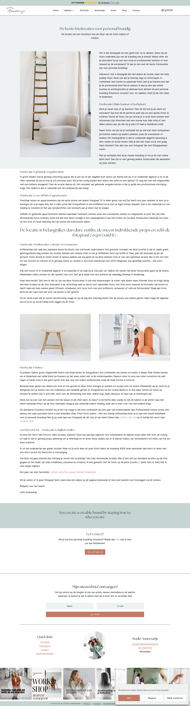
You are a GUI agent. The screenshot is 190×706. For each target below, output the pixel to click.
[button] (95, 3)
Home (56, 10)
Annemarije (100, 10)
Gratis (113, 10)
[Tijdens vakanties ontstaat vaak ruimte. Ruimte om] (174, 683)
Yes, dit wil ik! (95, 552)
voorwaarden (110, 704)
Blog (124, 10)
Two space (69, 472)
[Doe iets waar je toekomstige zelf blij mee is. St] (111, 683)
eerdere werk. (27, 421)
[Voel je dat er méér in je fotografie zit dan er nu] (47, 683)
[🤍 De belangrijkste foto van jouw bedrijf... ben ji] (79, 683)
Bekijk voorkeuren (175, 698)
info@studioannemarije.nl (145, 644)
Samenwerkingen (45, 653)
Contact (136, 10)
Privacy (87, 704)
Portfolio (84, 10)
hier (117, 539)
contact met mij (128, 417)
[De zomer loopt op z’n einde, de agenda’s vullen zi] (16, 683)
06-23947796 (145, 647)
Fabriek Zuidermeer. (86, 472)
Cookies (97, 704)
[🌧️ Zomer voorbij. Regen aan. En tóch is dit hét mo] (142, 683)
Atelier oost (57, 472)
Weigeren (152, 698)
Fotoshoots (45, 646)
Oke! (129, 698)
